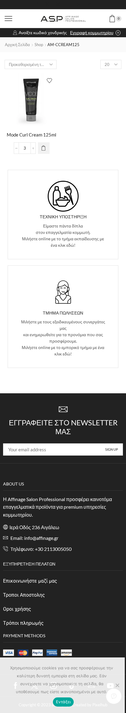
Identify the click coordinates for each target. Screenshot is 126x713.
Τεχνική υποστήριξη (63, 216)
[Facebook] (37, 4)
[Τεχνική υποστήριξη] (63, 196)
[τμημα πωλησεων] (63, 292)
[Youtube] (68, 4)
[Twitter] (47, 4)
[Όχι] (117, 685)
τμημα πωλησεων (63, 312)
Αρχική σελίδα (17, 44)
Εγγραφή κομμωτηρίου (91, 32)
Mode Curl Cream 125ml (31, 134)
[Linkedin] (78, 4)
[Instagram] (58, 4)
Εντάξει (63, 701)
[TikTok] (89, 4)
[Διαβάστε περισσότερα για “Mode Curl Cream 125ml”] (44, 148)
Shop (39, 44)
